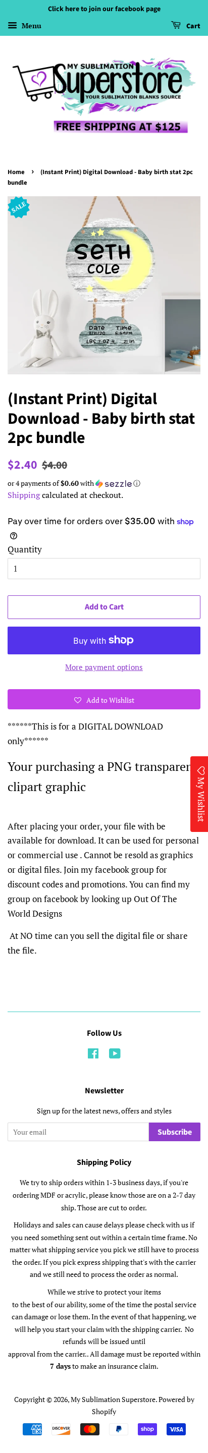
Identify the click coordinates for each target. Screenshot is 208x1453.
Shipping (24, 494)
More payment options (104, 667)
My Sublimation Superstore (113, 1399)
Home (16, 172)
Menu (30, 25)
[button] (104, 483)
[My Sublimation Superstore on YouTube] (115, 1055)
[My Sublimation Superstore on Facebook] (93, 1055)
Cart (192, 26)
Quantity (25, 549)
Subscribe (175, 1132)
